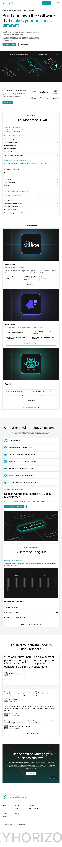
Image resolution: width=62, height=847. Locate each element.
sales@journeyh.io (33, 808)
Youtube (17, 813)
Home (4, 808)
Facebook (18, 808)
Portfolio (5, 813)
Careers (5, 818)
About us (5, 811)
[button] (54, 3)
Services (5, 816)
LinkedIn (17, 811)
